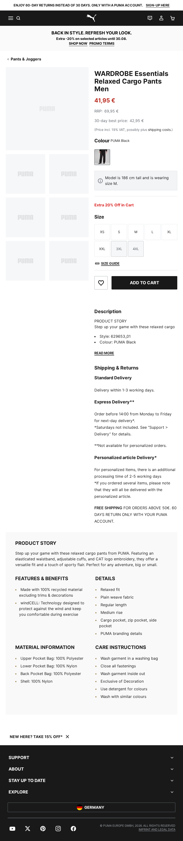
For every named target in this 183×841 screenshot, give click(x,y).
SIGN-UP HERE (158, 5)
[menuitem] (12, 828)
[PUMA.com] (91, 18)
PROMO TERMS (101, 43)
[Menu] (10, 18)
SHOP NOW (78, 43)
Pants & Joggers (26, 59)
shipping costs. (160, 130)
